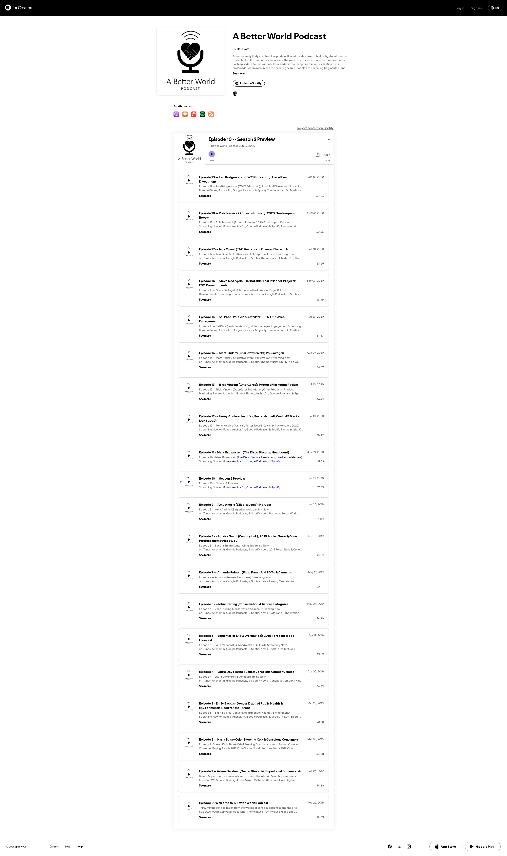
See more (239, 73)
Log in (460, 8)
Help (80, 846)
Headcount (268, 457)
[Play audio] (329, 139)
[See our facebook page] (389, 846)
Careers (54, 846)
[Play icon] (212, 154)
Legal (68, 846)
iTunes (227, 461)
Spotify (275, 461)
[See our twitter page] (399, 846)
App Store (448, 846)
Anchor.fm (238, 461)
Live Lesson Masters (289, 457)
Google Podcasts (256, 461)
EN (497, 8)
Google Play (485, 846)
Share (326, 155)
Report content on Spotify (315, 128)
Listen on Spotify (250, 83)
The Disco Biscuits (249, 457)
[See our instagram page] (408, 846)
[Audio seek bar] (269, 164)
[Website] (235, 93)
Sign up (476, 8)
